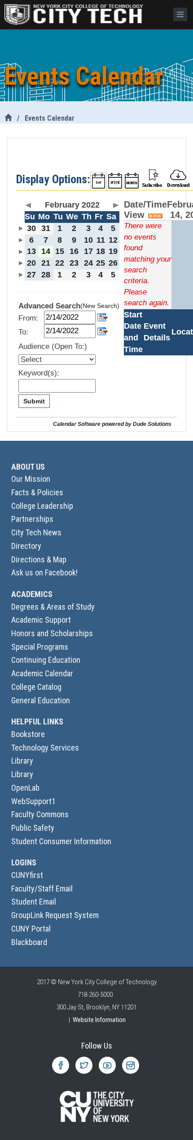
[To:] (102, 330)
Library (22, 760)
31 (45, 228)
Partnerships (32, 519)
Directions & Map (38, 559)
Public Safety (32, 827)
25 (100, 262)
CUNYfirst (27, 875)
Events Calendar (50, 118)
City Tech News (36, 532)
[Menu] (180, 14)
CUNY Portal (31, 928)
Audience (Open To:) (52, 346)
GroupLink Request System (55, 915)
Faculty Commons (40, 814)
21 (45, 262)
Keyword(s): (38, 373)
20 (31, 262)
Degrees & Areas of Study (53, 606)
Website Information (99, 1020)
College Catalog (36, 687)
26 (113, 262)
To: (23, 332)
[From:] (102, 316)
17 (88, 251)
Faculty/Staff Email (42, 888)
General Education (40, 700)
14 (45, 251)
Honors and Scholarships (52, 633)
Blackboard (29, 942)
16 (74, 251)
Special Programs (39, 646)
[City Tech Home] (8, 118)
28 (45, 274)
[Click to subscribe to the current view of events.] (152, 177)
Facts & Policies (37, 492)
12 (113, 239)
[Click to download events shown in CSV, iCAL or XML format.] (178, 177)
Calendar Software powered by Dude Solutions (112, 424)
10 (88, 239)
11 (100, 239)
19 (113, 251)
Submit (34, 401)
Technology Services (45, 747)
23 (74, 262)
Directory (26, 546)
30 (31, 228)
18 (100, 251)
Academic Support (41, 619)
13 (31, 251)
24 (88, 262)
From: (28, 318)
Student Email (33, 901)
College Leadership (42, 506)
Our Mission (30, 479)
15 (59, 251)
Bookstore (28, 734)
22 (59, 262)
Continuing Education (45, 660)
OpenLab (25, 787)
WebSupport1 (33, 801)
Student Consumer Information (61, 841)
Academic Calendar (42, 673)
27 (31, 274)
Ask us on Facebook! (44, 572)
